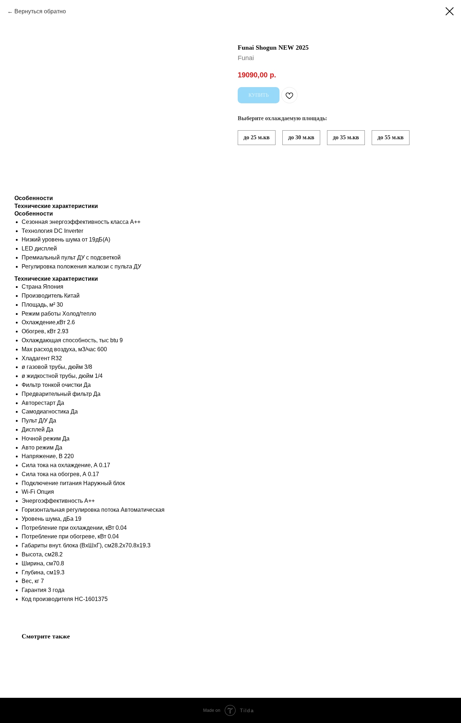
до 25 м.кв (256, 137)
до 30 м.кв (301, 137)
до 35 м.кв (346, 137)
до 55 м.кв (390, 137)
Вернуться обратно (40, 11)
